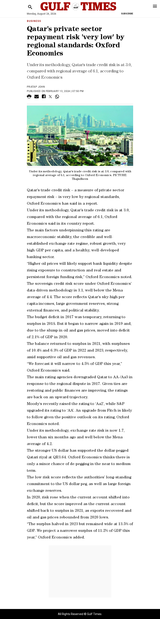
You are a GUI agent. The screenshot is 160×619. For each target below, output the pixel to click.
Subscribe (127, 14)
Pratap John (36, 86)
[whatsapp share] (57, 97)
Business (34, 21)
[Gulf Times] (78, 10)
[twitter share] (50, 96)
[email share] (36, 97)
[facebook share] (44, 97)
